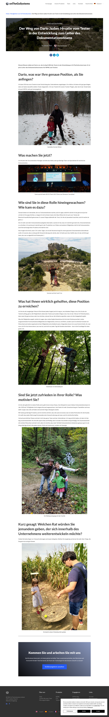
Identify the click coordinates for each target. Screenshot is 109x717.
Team (68, 3)
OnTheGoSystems (21, 3)
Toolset (58, 700)
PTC (57, 698)
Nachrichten (89, 3)
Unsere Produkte (59, 3)
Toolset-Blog (76, 698)
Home (7, 13)
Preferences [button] (90, 707)
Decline (84, 711)
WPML (58, 696)
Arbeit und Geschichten (54, 23)
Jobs (74, 3)
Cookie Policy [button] (97, 705)
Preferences (70, 711)
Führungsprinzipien (44, 700)
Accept (98, 711)
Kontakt (80, 3)
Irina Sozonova (62, 45)
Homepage (48, 3)
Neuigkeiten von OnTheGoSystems (20, 13)
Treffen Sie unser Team (45, 698)
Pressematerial (93, 698)
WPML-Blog (75, 696)
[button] (51, 55)
